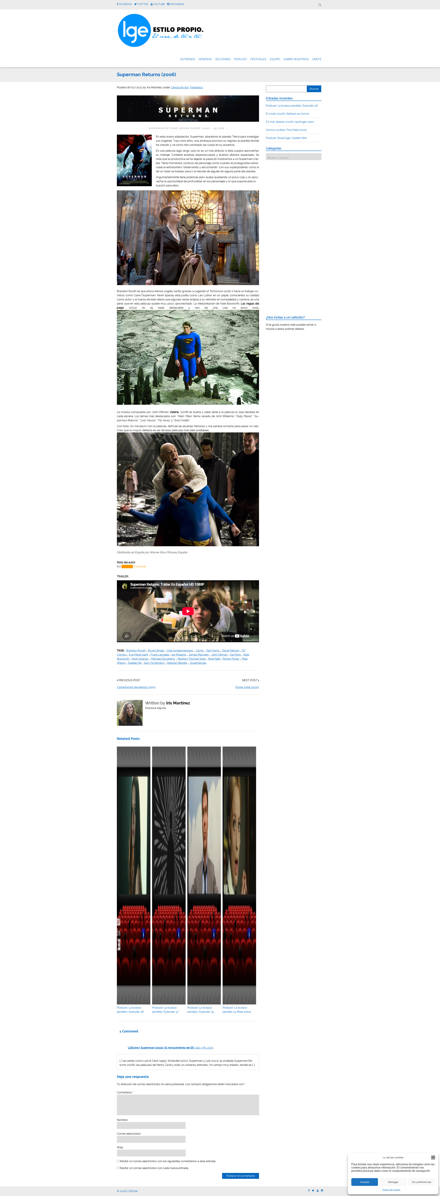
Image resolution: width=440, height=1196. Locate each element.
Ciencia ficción (180, 87)
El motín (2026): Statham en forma (287, 113)
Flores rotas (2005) (247, 687)
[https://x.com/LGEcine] (313, 1190)
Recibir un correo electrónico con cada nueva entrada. (154, 1168)
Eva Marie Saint (138, 654)
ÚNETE (316, 59)
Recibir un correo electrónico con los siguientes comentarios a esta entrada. (168, 1161)
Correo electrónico (129, 1133)
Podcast (240, 59)
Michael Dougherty (163, 658)
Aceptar (364, 1182)
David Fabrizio (230, 650)
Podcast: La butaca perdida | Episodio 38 (130, 1009)
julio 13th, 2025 (204, 1047)
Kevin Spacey (140, 658)
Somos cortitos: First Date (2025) (286, 130)
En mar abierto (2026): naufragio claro (290, 121)
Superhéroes (198, 663)
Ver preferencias (421, 1182)
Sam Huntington (154, 663)
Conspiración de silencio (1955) (136, 687)
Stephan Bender (177, 663)
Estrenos (187, 59)
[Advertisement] (291, 183)
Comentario (125, 1092)
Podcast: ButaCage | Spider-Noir (286, 138)
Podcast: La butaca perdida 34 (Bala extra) (237, 1009)
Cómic (200, 650)
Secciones (223, 59)
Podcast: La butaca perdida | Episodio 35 (200, 1009)
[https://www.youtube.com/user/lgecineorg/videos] (318, 1190)
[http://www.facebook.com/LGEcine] (309, 1190)
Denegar (393, 1182)
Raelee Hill (134, 663)
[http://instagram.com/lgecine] (322, 1190)
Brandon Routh (136, 650)
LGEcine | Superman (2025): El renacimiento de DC (161, 1047)
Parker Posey (231, 658)
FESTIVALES (258, 59)
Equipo (275, 59)
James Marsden (199, 654)
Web (120, 1147)
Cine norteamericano (180, 650)
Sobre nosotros (296, 59)
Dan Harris (212, 650)
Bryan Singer (156, 650)
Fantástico (196, 87)
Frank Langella (160, 654)
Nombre (122, 1120)
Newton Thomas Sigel (192, 658)
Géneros (205, 59)
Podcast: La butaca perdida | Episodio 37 (165, 1009)
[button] (433, 1157)
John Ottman (219, 654)
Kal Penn (235, 654)
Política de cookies (391, 1190)
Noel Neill (214, 658)
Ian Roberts (179, 654)
